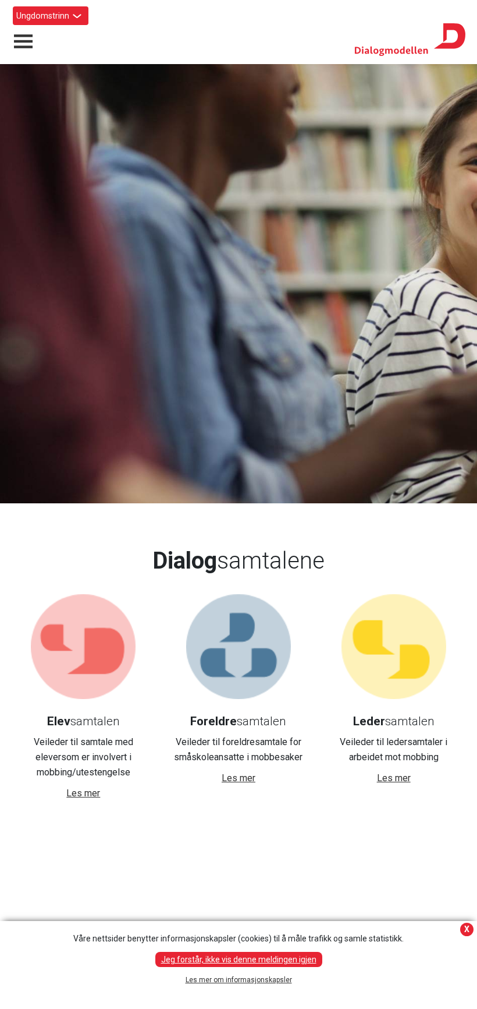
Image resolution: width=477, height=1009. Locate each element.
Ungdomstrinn (42, 15)
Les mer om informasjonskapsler (239, 980)
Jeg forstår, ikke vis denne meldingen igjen (238, 959)
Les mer (83, 793)
